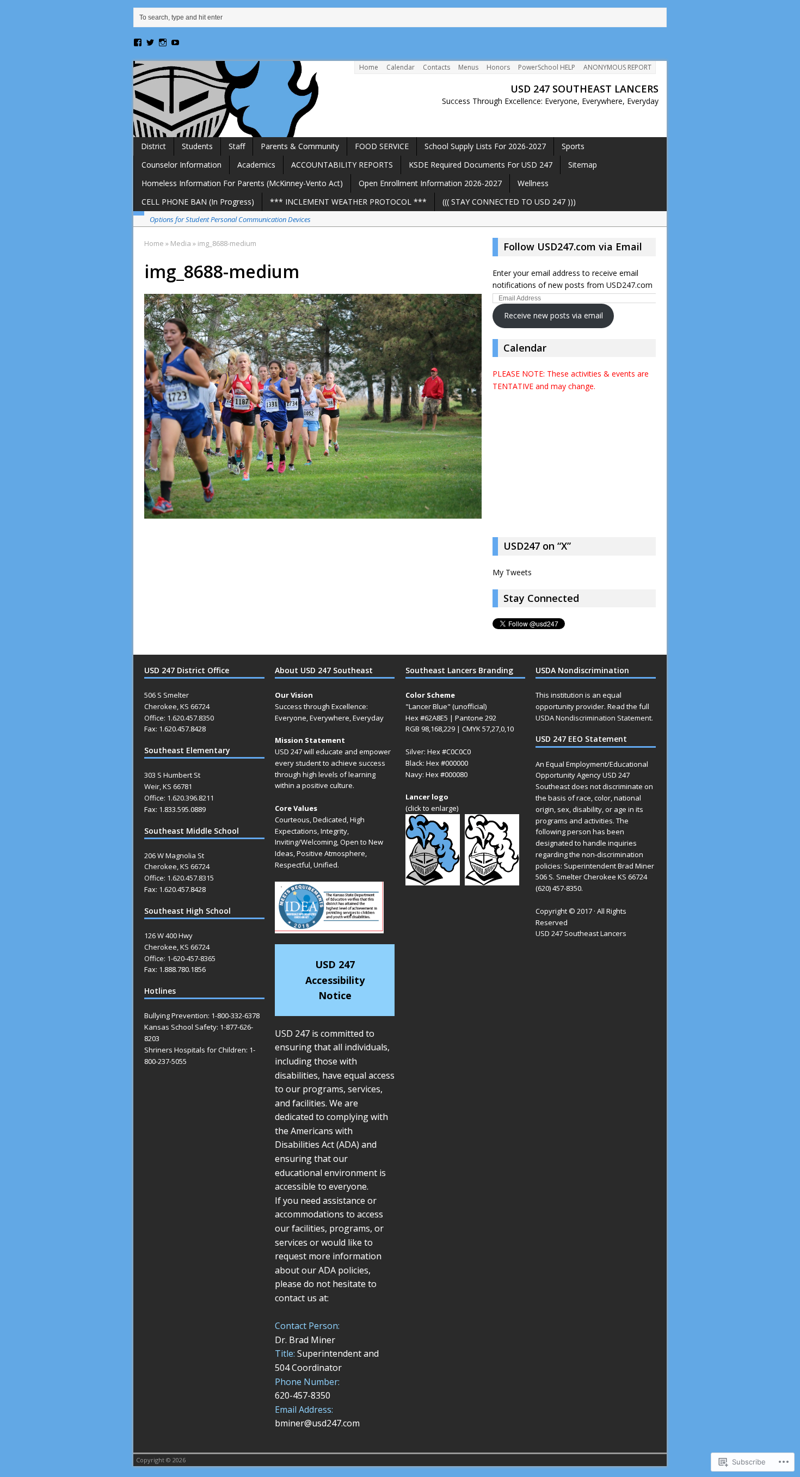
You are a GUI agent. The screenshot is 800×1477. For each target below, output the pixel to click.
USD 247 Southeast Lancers (581, 933)
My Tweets (512, 572)
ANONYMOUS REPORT (617, 67)
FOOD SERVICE (382, 146)
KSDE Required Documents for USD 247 (480, 164)
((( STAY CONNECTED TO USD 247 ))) (509, 201)
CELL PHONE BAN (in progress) (197, 201)
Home (368, 67)
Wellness (533, 183)
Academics (256, 164)
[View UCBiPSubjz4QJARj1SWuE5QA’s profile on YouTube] (175, 42)
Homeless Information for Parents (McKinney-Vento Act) (242, 183)
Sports (573, 146)
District (153, 146)
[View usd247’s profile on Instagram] (162, 42)
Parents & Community (300, 146)
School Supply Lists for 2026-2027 (485, 146)
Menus (468, 67)
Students (197, 146)
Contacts (436, 67)
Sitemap (582, 164)
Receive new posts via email (553, 315)
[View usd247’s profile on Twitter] (150, 42)
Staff (237, 146)
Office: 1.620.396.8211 (179, 798)
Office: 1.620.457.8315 (179, 878)
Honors (498, 67)
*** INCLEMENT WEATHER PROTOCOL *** (348, 201)
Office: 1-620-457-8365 (180, 958)
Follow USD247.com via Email (572, 246)
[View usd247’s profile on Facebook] (137, 42)
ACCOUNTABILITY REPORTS (342, 164)
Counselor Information (181, 164)
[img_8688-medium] (313, 512)
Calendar (400, 67)
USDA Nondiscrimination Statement (593, 718)
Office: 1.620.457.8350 (179, 718)
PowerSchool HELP (546, 67)
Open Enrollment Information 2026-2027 (430, 183)
